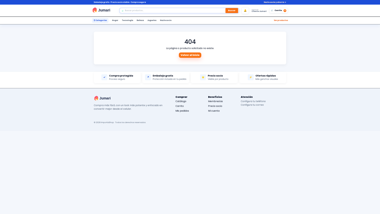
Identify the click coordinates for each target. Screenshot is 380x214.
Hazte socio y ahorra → (275, 2)
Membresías (215, 101)
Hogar (115, 20)
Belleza (140, 20)
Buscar (231, 10)
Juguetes (151, 20)
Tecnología (127, 20)
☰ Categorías (100, 20)
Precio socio (215, 106)
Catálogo (180, 101)
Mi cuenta (214, 110)
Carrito (179, 106)
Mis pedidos (182, 110)
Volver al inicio (190, 55)
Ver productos (281, 20)
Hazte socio (166, 20)
